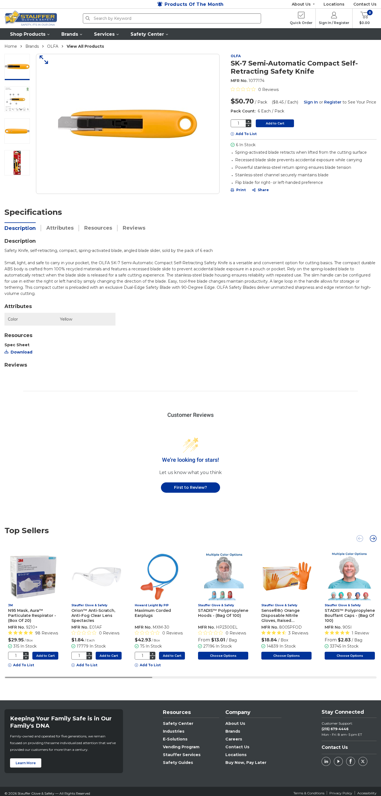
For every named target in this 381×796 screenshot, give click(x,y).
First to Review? (190, 487)
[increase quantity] (248, 121)
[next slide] (373, 538)
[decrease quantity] (248, 125)
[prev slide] (359, 538)
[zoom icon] (42, 59)
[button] (30, 34)
